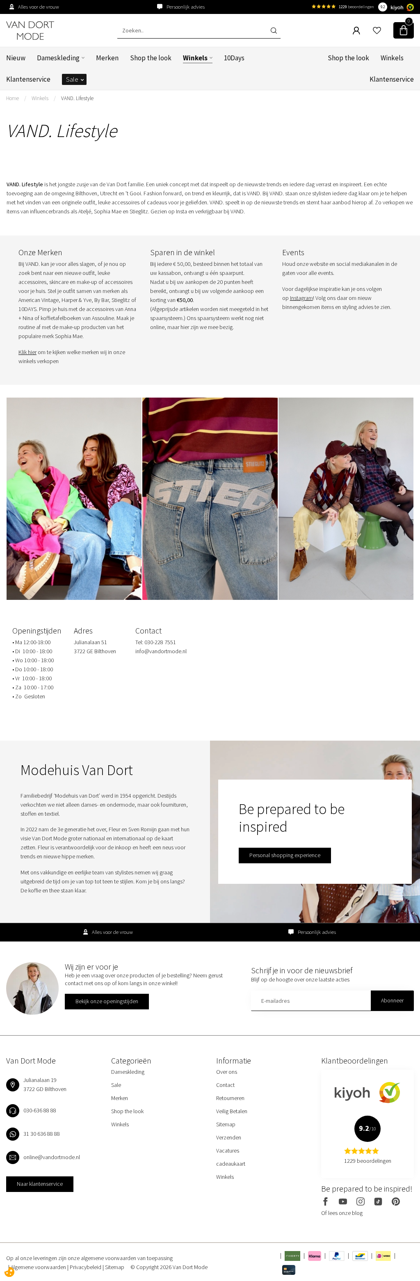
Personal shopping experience (284, 855)
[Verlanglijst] (377, 30)
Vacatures (227, 1150)
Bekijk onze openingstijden (106, 1001)
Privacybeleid (86, 1267)
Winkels (195, 57)
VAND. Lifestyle (77, 98)
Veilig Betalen (231, 1111)
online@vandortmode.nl (51, 1157)
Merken (107, 57)
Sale (72, 79)
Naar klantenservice (40, 1183)
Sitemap (225, 1124)
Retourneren (230, 1098)
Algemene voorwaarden (39, 1267)
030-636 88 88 (39, 1110)
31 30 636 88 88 (41, 1133)
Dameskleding (58, 57)
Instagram (301, 298)
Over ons (226, 1071)
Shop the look (150, 57)
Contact (225, 1085)
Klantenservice (28, 79)
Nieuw (15, 57)
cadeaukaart (230, 1163)
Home (12, 98)
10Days (234, 57)
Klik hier (27, 352)
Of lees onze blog (342, 1213)
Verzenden (228, 1137)
